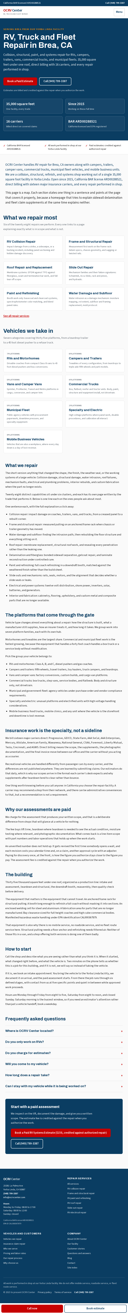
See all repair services (16, 316)
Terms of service (63, 1292)
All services (73, 1184)
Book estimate (95, 1309)
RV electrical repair (76, 1212)
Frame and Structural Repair (90, 241)
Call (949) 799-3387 (115, 3)
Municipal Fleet (18, 410)
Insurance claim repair (14, 1244)
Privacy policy (45, 1292)
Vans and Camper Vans (24, 384)
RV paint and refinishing (79, 1198)
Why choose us (10, 1263)
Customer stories (76, 1248)
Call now (32, 1309)
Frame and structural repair (81, 1193)
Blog (69, 1258)
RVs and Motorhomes (23, 358)
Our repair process (12, 1258)
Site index (72, 1267)
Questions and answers (79, 1253)
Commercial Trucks (83, 384)
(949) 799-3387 (10, 1193)
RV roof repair (74, 1203)
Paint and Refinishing (23, 293)
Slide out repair (75, 1208)
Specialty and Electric (85, 410)
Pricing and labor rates (14, 1253)
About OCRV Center (77, 1239)
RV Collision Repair (21, 241)
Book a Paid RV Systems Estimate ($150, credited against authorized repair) (61, 1133)
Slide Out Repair (81, 267)
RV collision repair (76, 1188)
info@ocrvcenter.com (14, 1197)
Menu (119, 12)
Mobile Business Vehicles (25, 439)
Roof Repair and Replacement (29, 267)
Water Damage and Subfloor (90, 293)
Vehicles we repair (12, 1239)
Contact (71, 1263)
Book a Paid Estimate (20, 81)
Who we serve (10, 1248)
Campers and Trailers (85, 358)
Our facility (72, 1244)
